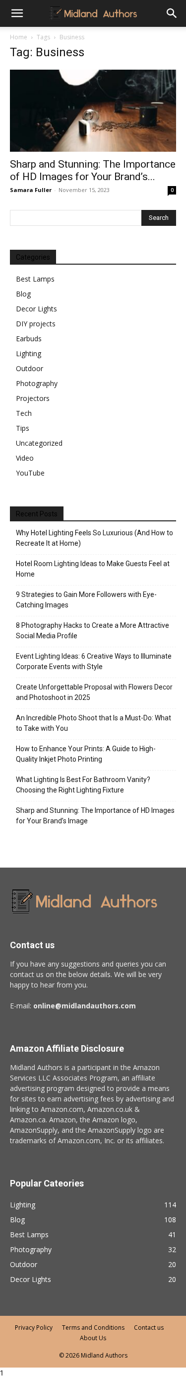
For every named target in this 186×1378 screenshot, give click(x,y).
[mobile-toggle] (17, 13)
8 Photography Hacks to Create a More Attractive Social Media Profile (92, 630)
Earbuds (29, 338)
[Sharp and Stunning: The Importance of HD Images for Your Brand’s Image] (93, 111)
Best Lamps (35, 279)
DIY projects (36, 323)
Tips (22, 428)
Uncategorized (39, 443)
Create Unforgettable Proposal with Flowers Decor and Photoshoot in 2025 (94, 692)
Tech (24, 413)
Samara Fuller (31, 190)
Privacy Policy (34, 1327)
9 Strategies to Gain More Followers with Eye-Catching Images (86, 600)
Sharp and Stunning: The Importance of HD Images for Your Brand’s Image (95, 815)
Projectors (33, 398)
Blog (23, 293)
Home (18, 37)
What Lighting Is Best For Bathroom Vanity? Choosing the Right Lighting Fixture (83, 785)
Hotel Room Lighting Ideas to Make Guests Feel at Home (93, 569)
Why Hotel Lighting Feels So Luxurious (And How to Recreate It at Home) (94, 538)
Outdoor (29, 368)
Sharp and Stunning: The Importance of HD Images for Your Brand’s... (93, 170)
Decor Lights (36, 308)
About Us (93, 1338)
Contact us (149, 1327)
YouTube (30, 473)
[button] (172, 13)
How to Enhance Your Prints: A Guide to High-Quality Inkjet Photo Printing (86, 754)
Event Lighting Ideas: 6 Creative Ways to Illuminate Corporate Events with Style (94, 661)
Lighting (28, 353)
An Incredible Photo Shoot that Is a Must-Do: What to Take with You (93, 723)
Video (25, 458)
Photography (37, 383)
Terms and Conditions (93, 1327)
